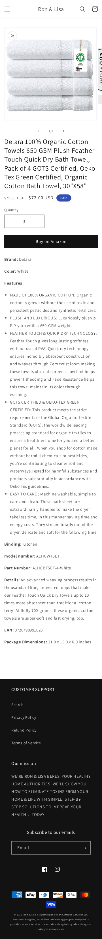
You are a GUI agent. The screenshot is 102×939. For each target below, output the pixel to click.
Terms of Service (26, 742)
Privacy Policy (23, 717)
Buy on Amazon (51, 241)
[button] (7, 9)
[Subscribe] (84, 848)
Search (17, 704)
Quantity (11, 209)
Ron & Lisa (30, 914)
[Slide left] (38, 131)
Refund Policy (24, 730)
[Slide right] (63, 131)
